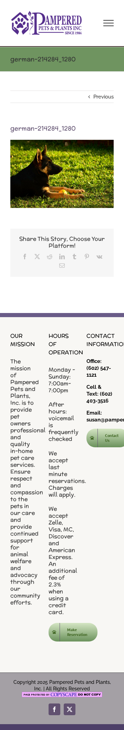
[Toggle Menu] (108, 23)
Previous (103, 97)
